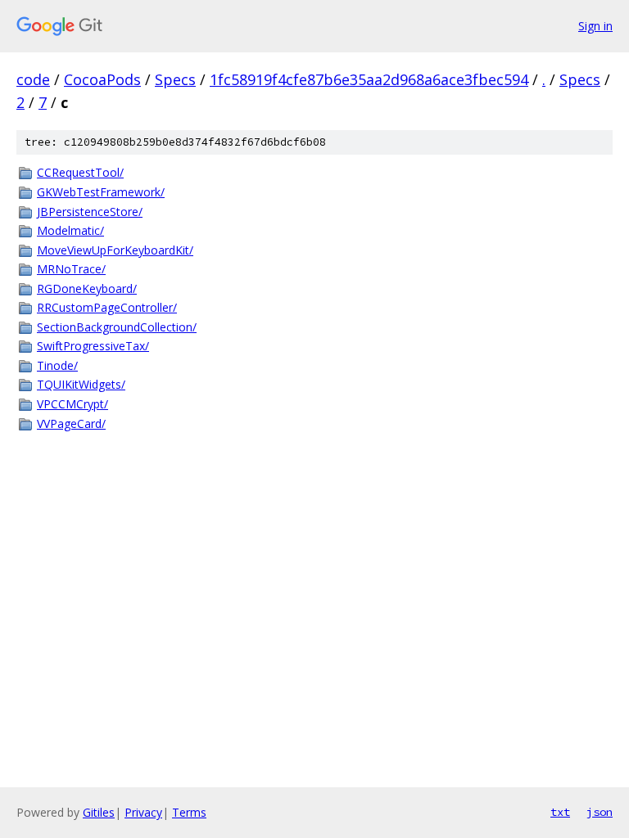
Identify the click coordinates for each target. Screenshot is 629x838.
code (33, 79)
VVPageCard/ (71, 423)
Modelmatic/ (70, 230)
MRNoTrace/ (71, 269)
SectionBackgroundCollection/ (117, 327)
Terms (189, 812)
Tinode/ (57, 365)
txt (560, 811)
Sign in (595, 26)
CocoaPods (102, 79)
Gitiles (99, 812)
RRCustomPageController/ (107, 307)
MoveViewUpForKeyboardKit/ (115, 250)
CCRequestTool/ (80, 172)
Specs (175, 79)
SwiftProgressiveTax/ (93, 346)
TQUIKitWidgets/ (81, 384)
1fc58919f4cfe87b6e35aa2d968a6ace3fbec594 (369, 79)
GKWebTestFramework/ (101, 192)
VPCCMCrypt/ (72, 404)
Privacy (143, 812)
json (599, 811)
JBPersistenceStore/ (90, 211)
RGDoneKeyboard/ (87, 288)
